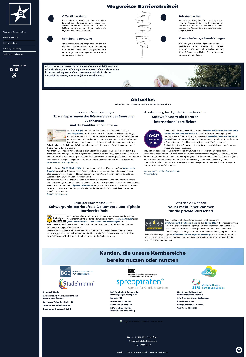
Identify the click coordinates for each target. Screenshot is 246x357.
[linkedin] (16, 70)
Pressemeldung (150, 174)
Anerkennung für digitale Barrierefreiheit (162, 171)
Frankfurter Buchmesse (57, 194)
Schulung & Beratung (77, 38)
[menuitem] (19, 32)
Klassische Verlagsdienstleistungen (202, 38)
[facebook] (11, 70)
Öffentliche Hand (74, 16)
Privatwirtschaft (190, 16)
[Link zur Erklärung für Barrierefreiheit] (14, 77)
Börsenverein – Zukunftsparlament (62, 162)
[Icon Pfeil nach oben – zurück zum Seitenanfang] (239, 352)
